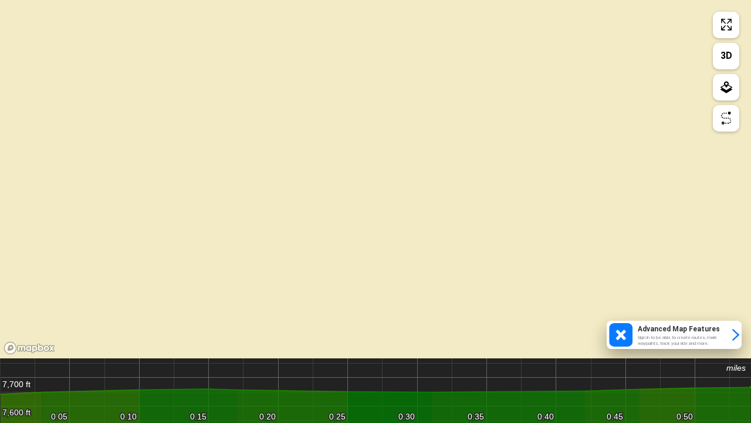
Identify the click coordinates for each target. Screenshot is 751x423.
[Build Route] (726, 118)
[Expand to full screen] (726, 25)
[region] (375, 179)
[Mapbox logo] (29, 348)
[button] (674, 335)
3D (726, 55)
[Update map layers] (726, 87)
